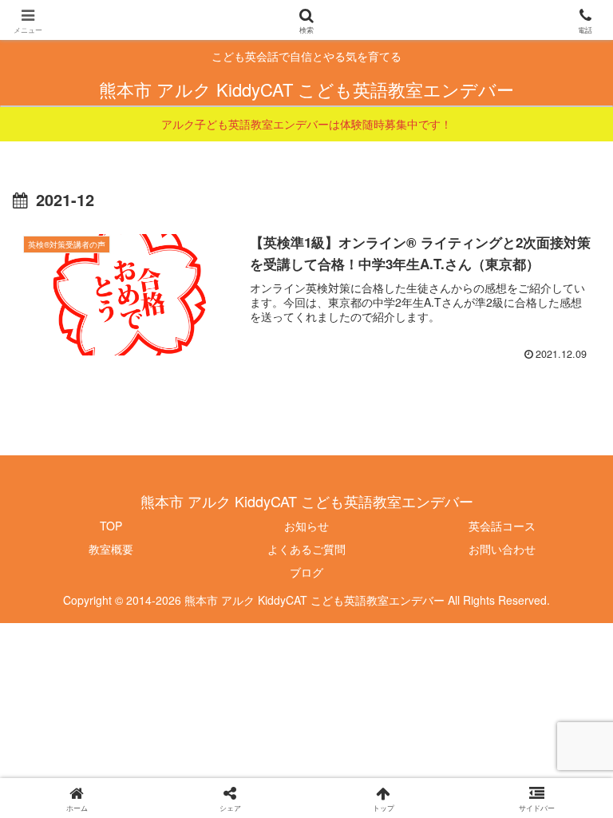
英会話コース (502, 526)
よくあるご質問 (306, 549)
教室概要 (111, 549)
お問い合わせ (502, 549)
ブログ (306, 572)
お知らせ (306, 526)
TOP (111, 526)
